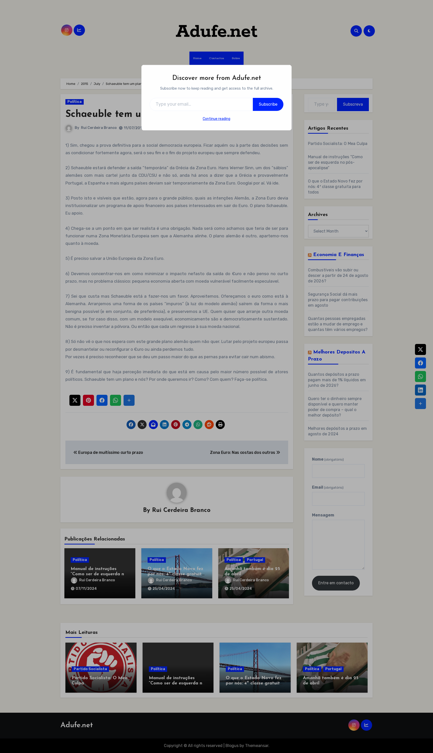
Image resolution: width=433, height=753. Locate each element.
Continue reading (216, 119)
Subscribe (268, 104)
